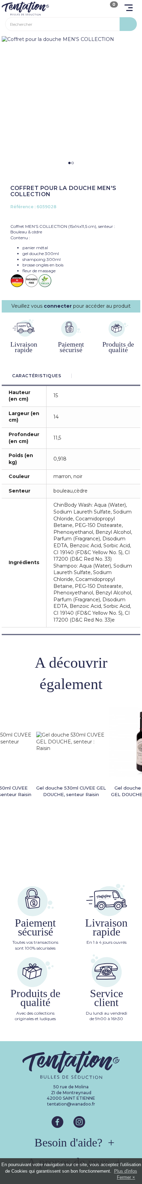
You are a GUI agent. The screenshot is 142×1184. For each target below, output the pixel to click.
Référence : (23, 206)
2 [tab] (72, 163)
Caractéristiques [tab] (36, 375)
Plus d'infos (125, 1171)
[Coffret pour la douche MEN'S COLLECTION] (71, 39)
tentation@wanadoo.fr (71, 1104)
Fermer (124, 1177)
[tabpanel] (71, 39)
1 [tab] (69, 163)
